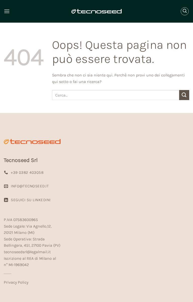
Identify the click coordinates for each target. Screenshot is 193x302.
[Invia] (184, 95)
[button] (7, 11)
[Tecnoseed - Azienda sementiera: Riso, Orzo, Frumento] (96, 11)
